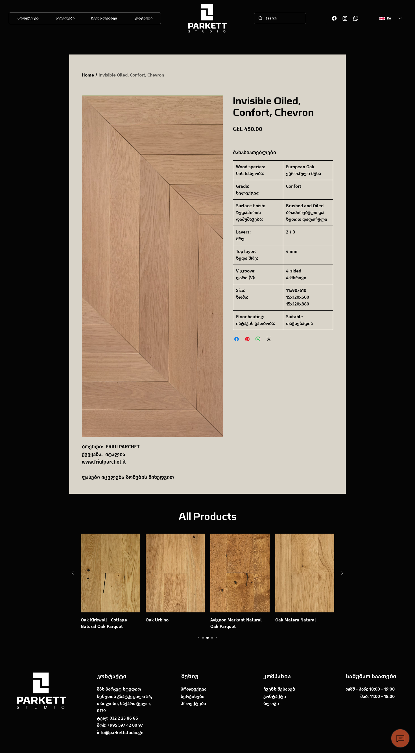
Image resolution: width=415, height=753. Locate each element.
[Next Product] (342, 572)
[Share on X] (268, 339)
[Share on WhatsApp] (258, 339)
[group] (207, 581)
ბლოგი (271, 703)
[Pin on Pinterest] (247, 339)
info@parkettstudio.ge (120, 732)
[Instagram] (345, 18)
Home (88, 75)
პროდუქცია (193, 689)
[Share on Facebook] (236, 339)
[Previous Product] (72, 572)
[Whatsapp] (356, 18)
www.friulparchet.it (104, 462)
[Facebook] (334, 18)
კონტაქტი (111, 676)
